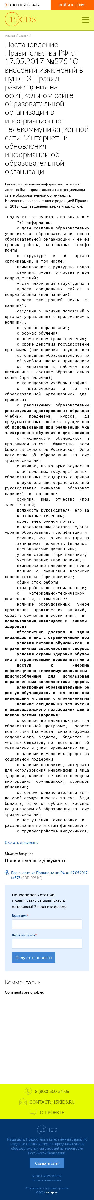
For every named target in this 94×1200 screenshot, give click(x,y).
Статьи (23, 35)
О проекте (52, 1112)
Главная (10, 35)
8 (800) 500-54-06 (25, 4)
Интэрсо (51, 1192)
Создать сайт (47, 1163)
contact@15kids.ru (52, 1102)
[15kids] (20, 19)
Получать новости (33, 957)
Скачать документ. (21, 842)
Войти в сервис (72, 5)
